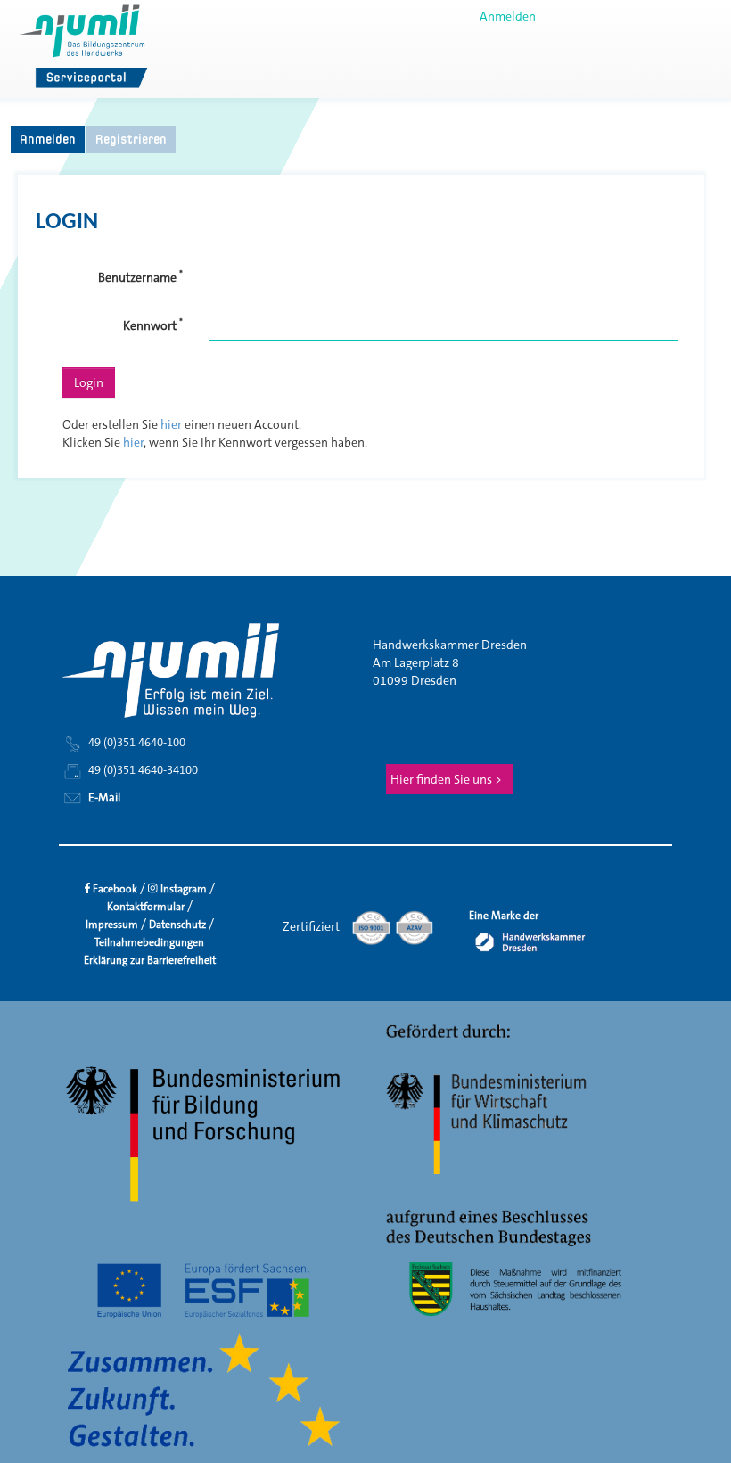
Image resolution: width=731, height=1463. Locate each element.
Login (88, 382)
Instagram (182, 889)
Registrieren (131, 138)
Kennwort (153, 324)
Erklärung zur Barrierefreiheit (150, 960)
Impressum (112, 924)
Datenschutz (177, 924)
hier (171, 424)
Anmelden (508, 16)
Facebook (113, 889)
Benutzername (140, 276)
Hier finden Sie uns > (446, 779)
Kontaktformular (146, 907)
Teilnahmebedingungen (149, 942)
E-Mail (103, 796)
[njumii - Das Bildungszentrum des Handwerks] (85, 48)
